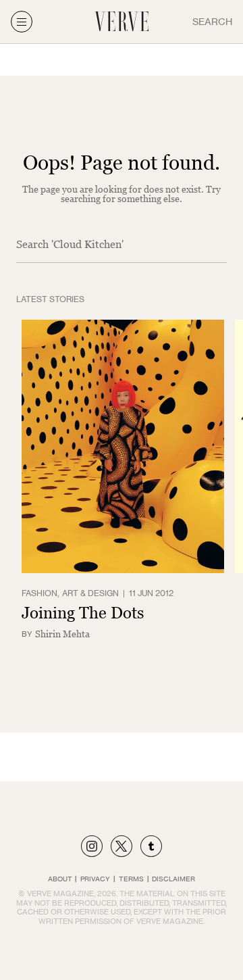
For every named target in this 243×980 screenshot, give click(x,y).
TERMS (131, 879)
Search (212, 21)
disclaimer (173, 879)
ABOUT (60, 879)
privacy (95, 879)
